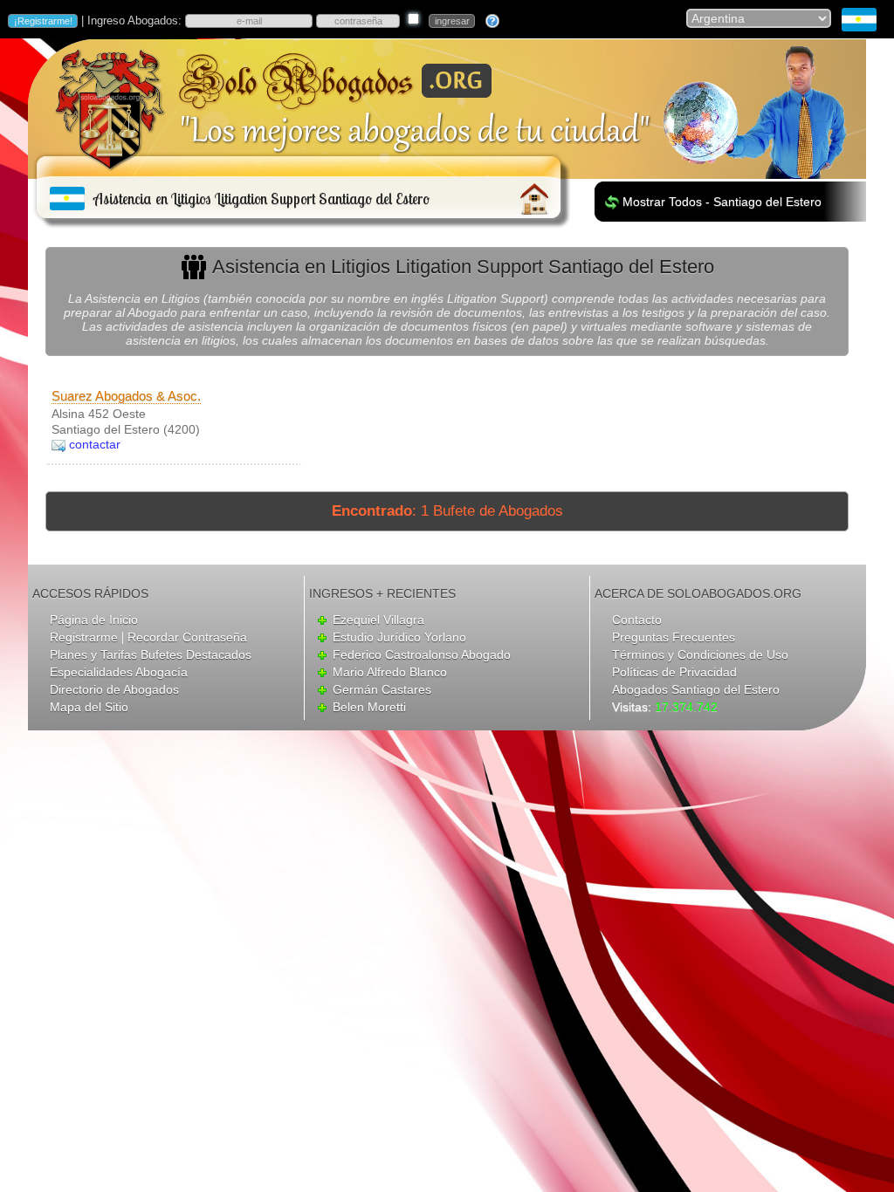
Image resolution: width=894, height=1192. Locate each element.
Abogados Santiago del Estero (696, 689)
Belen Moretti (369, 707)
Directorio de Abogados (114, 689)
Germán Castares (382, 689)
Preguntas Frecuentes (673, 637)
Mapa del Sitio (89, 707)
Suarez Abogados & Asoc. (126, 395)
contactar (94, 444)
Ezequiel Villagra (378, 620)
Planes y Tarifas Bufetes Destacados (150, 654)
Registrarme (84, 637)
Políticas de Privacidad (674, 672)
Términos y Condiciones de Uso (700, 654)
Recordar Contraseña (187, 637)
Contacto (637, 620)
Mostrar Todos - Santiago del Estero (722, 202)
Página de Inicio (94, 620)
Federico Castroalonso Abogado (422, 654)
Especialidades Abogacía (119, 672)
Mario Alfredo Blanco (390, 672)
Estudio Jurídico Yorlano (399, 637)
